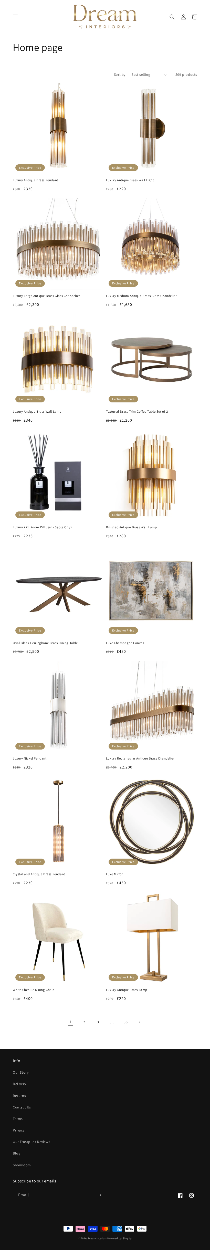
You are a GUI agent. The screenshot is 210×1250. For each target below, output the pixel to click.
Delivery (19, 1084)
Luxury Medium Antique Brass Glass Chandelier (141, 296)
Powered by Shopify (119, 1238)
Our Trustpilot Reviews (31, 1141)
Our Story (20, 1072)
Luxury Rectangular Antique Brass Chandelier (140, 758)
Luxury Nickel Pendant (30, 758)
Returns (19, 1095)
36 (126, 1022)
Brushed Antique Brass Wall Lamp (131, 527)
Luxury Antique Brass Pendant (35, 180)
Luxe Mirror (114, 874)
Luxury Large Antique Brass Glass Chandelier (46, 296)
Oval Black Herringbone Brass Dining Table (45, 643)
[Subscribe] (99, 1195)
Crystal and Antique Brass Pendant (39, 874)
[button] (15, 17)
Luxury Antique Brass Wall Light (130, 180)
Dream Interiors (97, 1238)
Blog (16, 1153)
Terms (18, 1118)
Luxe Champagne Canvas (125, 643)
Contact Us (22, 1107)
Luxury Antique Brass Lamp (126, 990)
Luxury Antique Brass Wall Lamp (37, 412)
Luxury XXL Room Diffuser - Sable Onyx (42, 527)
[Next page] (139, 1022)
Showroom (22, 1165)
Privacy (18, 1130)
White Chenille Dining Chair (33, 990)
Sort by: (120, 74)
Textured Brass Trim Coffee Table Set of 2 (137, 412)
